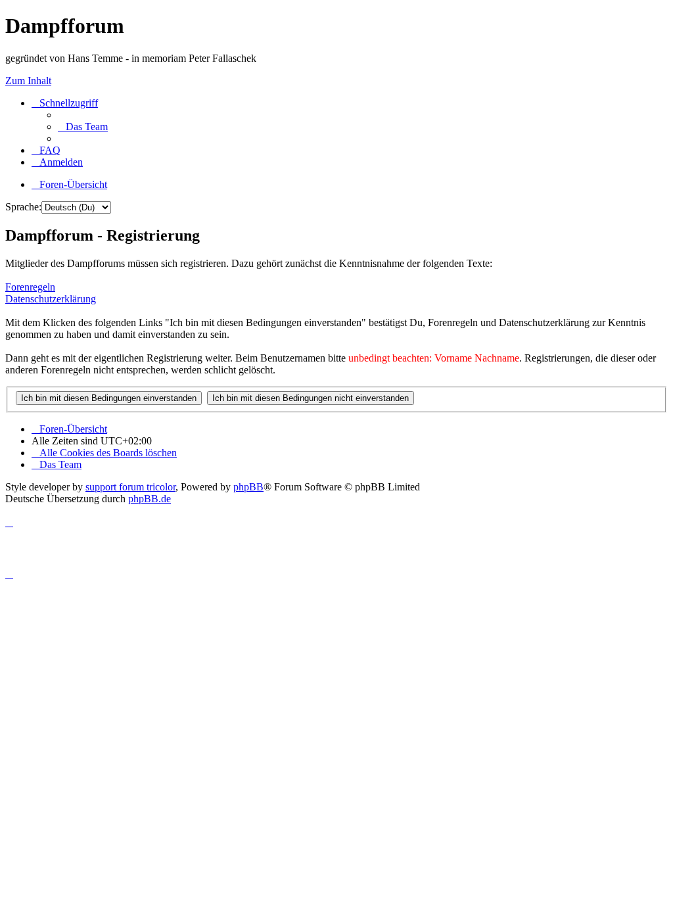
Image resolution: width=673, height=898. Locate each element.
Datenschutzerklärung (50, 298)
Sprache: (23, 206)
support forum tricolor (130, 486)
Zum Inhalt (28, 80)
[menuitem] (83, 126)
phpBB (248, 486)
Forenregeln (30, 287)
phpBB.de (149, 498)
